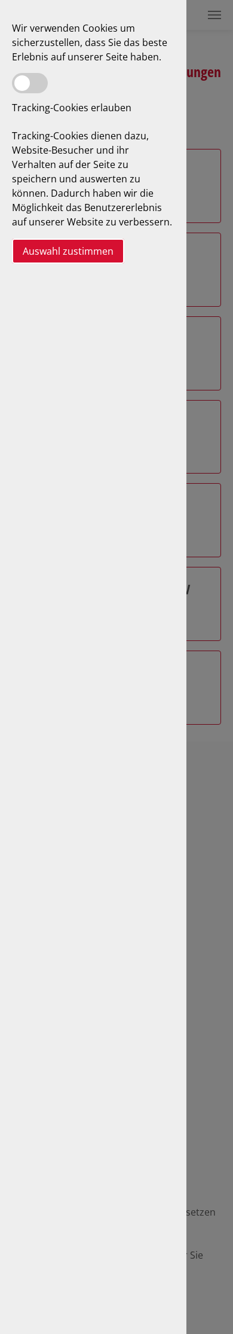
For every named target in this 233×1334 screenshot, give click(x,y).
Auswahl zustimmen (68, 251)
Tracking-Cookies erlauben (71, 107)
